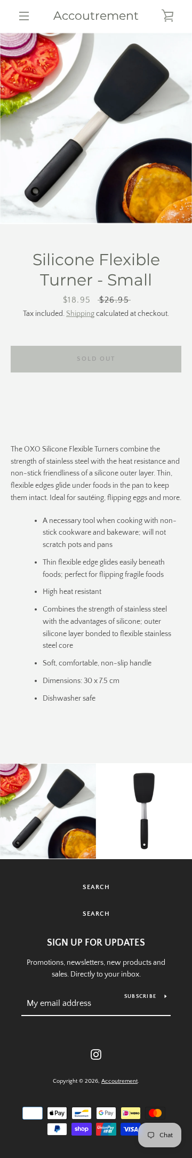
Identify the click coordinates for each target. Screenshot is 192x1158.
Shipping (80, 314)
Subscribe (140, 997)
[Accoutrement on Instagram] (96, 1054)
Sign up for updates (96, 943)
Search (96, 887)
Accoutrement (96, 16)
